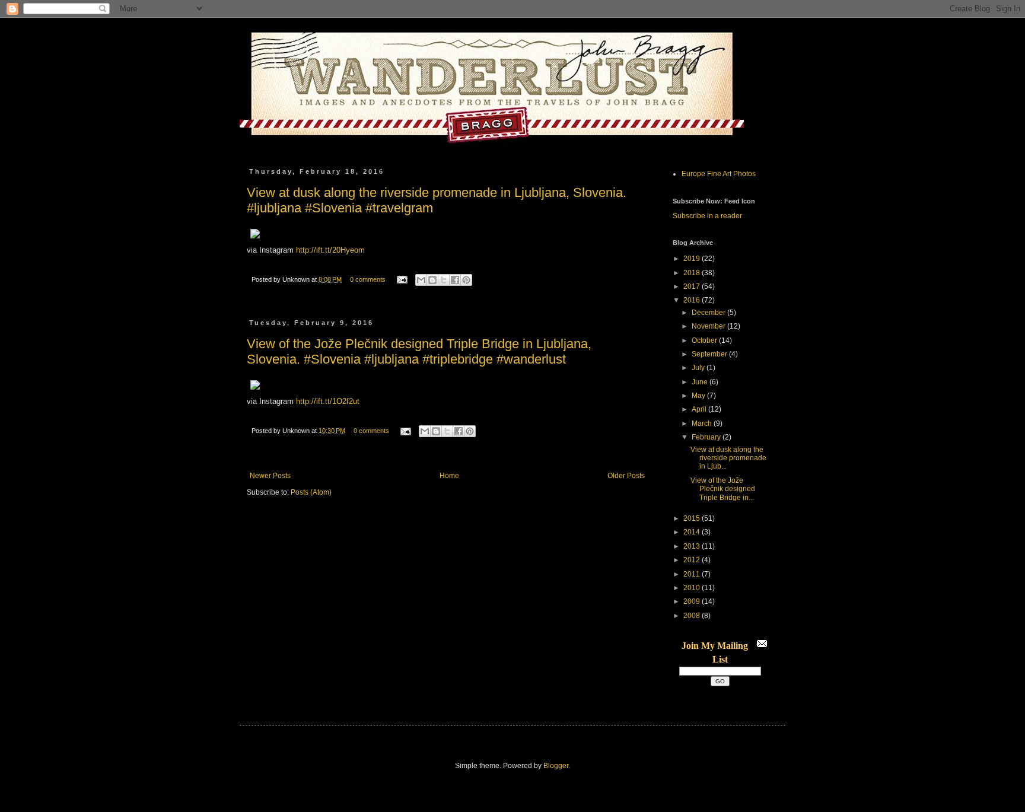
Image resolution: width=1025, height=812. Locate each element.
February (707, 437)
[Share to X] (444, 280)
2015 (692, 518)
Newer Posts (270, 476)
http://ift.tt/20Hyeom (330, 250)
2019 (692, 258)
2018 (692, 273)
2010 (692, 588)
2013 (692, 546)
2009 (692, 601)
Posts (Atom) (311, 492)
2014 (692, 532)
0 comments (368, 279)
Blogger (555, 766)
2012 (692, 560)
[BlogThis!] (432, 280)
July (699, 368)
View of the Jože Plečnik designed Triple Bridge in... (722, 489)
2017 (692, 286)
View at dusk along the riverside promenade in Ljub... (728, 458)
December (709, 312)
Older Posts (626, 476)
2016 (692, 300)
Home (449, 476)
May (699, 395)
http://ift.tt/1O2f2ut (327, 401)
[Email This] (421, 280)
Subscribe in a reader (707, 216)
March (703, 423)
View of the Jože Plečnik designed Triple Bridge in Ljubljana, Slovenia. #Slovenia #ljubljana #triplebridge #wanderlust (419, 351)
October (705, 340)
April (700, 409)
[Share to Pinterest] (466, 280)
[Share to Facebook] (455, 280)
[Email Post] (401, 279)
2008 (692, 616)
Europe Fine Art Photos (719, 174)
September (710, 354)
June (700, 382)
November (709, 326)
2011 (692, 574)
